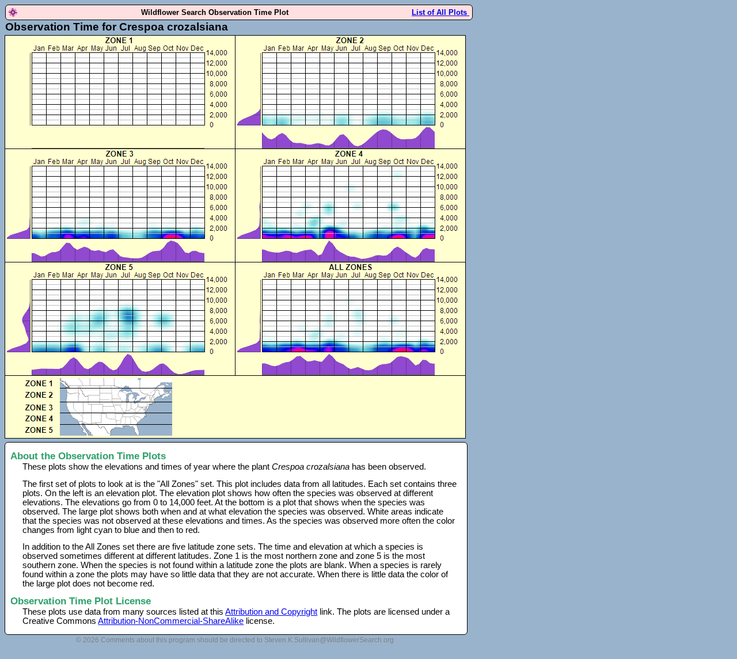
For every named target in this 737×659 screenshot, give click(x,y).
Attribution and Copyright (271, 611)
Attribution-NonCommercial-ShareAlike (171, 621)
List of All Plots (440, 12)
